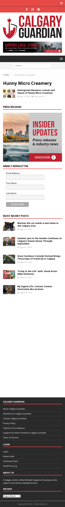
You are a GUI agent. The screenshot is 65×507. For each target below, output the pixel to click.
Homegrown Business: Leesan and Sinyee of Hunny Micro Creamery (36, 91)
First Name (11, 183)
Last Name (11, 193)
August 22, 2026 (26, 229)
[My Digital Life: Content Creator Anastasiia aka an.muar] (9, 289)
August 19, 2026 (26, 277)
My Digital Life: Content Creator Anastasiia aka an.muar (34, 287)
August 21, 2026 (26, 247)
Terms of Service (10, 437)
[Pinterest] (38, 9)
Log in (5, 451)
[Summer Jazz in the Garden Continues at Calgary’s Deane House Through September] (9, 241)
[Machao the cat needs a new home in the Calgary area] (9, 226)
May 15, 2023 (25, 96)
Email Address (13, 173)
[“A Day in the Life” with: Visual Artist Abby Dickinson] (9, 274)
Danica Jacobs (39, 96)
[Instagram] (32, 9)
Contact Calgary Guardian (15, 418)
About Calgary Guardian (14, 408)
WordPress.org (10, 466)
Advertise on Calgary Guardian (17, 413)
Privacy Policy (9, 423)
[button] (60, 3)
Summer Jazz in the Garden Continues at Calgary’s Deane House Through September (39, 241)
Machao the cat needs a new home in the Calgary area (37, 224)
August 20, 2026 (26, 262)
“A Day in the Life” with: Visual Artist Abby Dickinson (37, 272)
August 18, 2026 (26, 292)
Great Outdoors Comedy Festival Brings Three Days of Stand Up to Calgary (38, 257)
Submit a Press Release (14, 428)
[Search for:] (32, 65)
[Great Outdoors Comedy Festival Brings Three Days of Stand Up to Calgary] (9, 259)
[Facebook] (26, 9)
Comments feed (10, 461)
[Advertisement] (25, 345)
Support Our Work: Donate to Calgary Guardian (24, 432)
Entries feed (8, 456)
